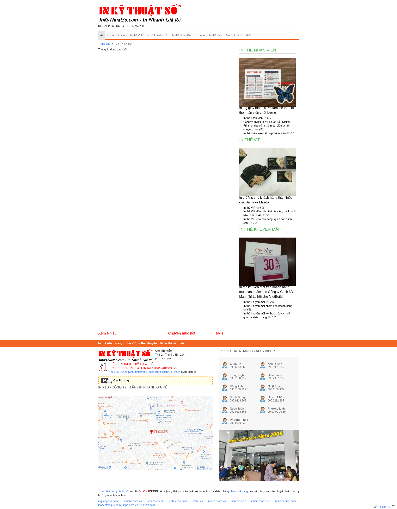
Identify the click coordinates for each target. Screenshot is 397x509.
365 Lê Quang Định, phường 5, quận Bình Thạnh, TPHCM (145, 371)
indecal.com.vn (217, 501)
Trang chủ (104, 43)
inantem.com (238, 501)
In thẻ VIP (136, 35)
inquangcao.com (108, 501)
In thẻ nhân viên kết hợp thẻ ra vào (264, 133)
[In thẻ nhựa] (385, 507)
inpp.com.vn (130, 505)
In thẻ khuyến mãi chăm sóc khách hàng (267, 305)
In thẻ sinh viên (181, 35)
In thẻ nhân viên (116, 35)
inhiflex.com (147, 505)
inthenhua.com (155, 501)
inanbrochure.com (285, 501)
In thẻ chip (215, 35)
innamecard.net (260, 501)
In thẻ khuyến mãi (157, 35)
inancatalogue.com (109, 505)
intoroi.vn (197, 501)
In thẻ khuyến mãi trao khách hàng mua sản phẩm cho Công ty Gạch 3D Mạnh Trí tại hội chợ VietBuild (266, 291)
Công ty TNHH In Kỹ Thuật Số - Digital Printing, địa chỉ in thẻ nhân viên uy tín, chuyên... (266, 125)
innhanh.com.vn (132, 501)
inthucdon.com (178, 501)
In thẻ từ (200, 35)
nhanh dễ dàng (239, 491)
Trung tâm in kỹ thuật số (113, 491)
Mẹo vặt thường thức (239, 35)
